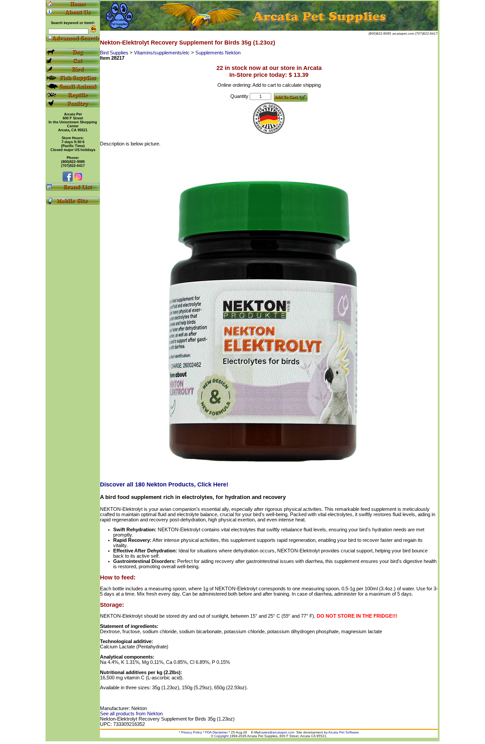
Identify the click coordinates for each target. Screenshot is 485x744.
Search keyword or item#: (73, 23)
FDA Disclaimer (216, 732)
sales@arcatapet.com (277, 732)
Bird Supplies (115, 52)
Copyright (221, 736)
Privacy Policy (191, 732)
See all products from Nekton (131, 713)
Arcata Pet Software (343, 732)
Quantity (239, 96)
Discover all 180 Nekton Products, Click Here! (164, 484)
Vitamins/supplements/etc (162, 52)
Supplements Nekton (218, 52)
